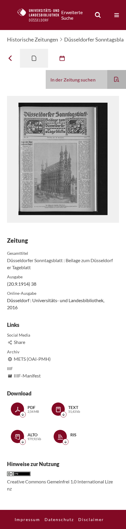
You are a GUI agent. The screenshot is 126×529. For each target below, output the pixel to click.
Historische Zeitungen (32, 39)
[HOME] (41, 15)
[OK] (97, 15)
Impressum (27, 519)
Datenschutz (59, 519)
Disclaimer (91, 519)
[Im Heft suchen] (116, 79)
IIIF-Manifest (27, 375)
